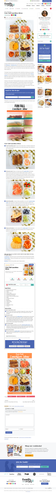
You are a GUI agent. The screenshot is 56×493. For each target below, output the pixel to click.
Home (23, 484)
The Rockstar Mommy (47, 1)
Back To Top (30, 488)
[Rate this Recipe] (13, 15)
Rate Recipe (25, 279)
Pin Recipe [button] (18, 279)
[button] (12, 15)
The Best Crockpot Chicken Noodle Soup (40, 107)
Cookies (27, 488)
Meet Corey (44, 27)
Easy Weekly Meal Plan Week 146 (29, 401)
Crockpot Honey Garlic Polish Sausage (48, 73)
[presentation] (41, 69)
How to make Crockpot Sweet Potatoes (40, 73)
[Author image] (4, 17)
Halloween (8, 65)
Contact (35, 3)
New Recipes (31, 3)
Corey (7, 17)
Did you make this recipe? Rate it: (11, 411)
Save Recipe (31, 279)
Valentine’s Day (14, 65)
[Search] (50, 41)
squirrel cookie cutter (26, 324)
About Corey (27, 484)
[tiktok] (49, 3)
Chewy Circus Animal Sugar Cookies (40, 97)
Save (32, 97)
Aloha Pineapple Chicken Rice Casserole (48, 97)
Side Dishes (38, 8)
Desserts (32, 8)
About (27, 3)
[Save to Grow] (15, 15)
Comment (8, 414)
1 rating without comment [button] (19, 406)
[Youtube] (47, 3)
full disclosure (28, 491)
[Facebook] (42, 3)
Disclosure (19, 488)
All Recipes (28, 5)
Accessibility (23, 488)
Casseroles (18, 8)
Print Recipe (12, 279)
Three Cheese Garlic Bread (40, 83)
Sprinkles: (6, 261)
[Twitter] (50, 3)
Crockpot (12, 8)
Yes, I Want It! (44, 483)
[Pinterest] (45, 3)
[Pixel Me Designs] (50, 488)
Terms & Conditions (15, 488)
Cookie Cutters (7, 258)
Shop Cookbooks (28, 455)
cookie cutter (26, 171)
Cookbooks (39, 3)
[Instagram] (44, 3)
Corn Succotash (47, 83)
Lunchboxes (6, 256)
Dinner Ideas (48, 5)
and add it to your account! (44, 36)
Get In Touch (32, 484)
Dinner (7, 8)
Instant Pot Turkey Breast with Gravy (11, 401)
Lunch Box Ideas (25, 8)
